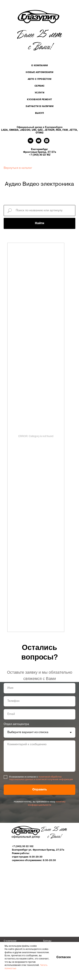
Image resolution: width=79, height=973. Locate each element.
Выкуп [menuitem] (39, 113)
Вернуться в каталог (18, 168)
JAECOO (25, 130)
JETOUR (49, 130)
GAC (40, 130)
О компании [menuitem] (39, 66)
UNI (34, 130)
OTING (39, 133)
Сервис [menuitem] (40, 86)
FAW (65, 130)
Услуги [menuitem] (39, 93)
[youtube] (38, 142)
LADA (4, 130)
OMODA (14, 130)
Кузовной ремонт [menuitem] (39, 100)
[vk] (30, 142)
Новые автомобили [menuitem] (39, 72)
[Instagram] (46, 142)
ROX (58, 130)
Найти (39, 223)
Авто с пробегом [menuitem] (39, 79)
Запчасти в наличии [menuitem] (39, 106)
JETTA (73, 130)
